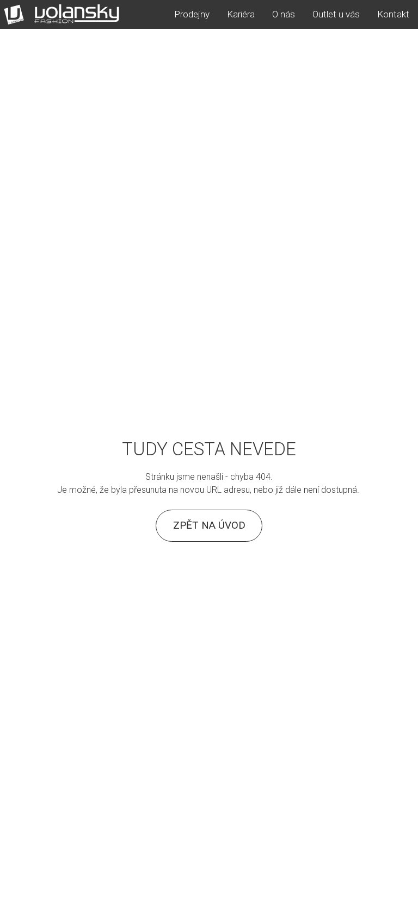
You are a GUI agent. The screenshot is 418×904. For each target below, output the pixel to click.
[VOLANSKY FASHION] (61, 14)
